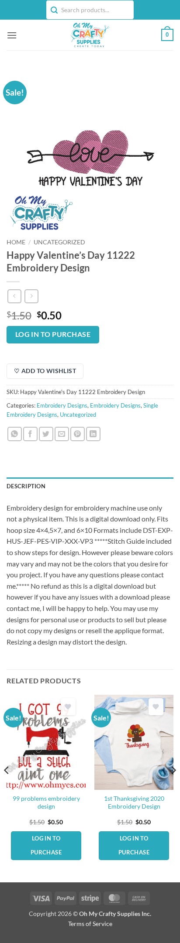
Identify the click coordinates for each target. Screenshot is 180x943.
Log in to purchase (52, 334)
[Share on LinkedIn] (93, 434)
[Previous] (7, 787)
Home (16, 242)
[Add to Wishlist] (68, 706)
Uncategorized (59, 242)
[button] (12, 35)
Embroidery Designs (62, 405)
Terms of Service (90, 923)
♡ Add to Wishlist (45, 370)
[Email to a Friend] (62, 434)
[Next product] (14, 296)
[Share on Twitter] (46, 434)
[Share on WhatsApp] (14, 434)
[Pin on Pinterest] (77, 434)
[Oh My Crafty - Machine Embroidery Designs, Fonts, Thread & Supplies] (89, 35)
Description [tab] (26, 486)
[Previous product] (31, 296)
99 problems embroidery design (46, 802)
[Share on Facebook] (30, 434)
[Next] (173, 787)
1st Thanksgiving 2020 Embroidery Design (134, 802)
